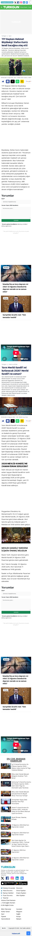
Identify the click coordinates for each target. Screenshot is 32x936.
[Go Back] (28, 933)
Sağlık (18, 914)
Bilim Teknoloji (6, 909)
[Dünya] (16, 304)
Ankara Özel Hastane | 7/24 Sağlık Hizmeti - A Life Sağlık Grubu (8, 902)
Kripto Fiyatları (21, 893)
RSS (4, 928)
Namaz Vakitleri (8, 893)
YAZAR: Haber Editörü (22, 77)
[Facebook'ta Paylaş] (8, 81)
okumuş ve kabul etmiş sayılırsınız (14, 225)
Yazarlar (5, 898)
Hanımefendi (5, 919)
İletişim (18, 919)
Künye (18, 916)
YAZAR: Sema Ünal (23, 417)
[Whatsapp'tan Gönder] (17, 81)
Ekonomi (19, 888)
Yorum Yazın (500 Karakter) (10, 205)
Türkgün (4, 36)
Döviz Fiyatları (21, 890)
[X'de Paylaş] (13, 81)
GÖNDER (16, 220)
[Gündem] (16, 273)
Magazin (19, 912)
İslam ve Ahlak (13, 364)
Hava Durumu (7, 890)
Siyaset (3, 916)
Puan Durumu (8, 895)
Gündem (19, 909)
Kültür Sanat (5, 912)
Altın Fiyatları (20, 895)
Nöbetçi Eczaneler (9, 888)
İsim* (3, 198)
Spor (10, 36)
